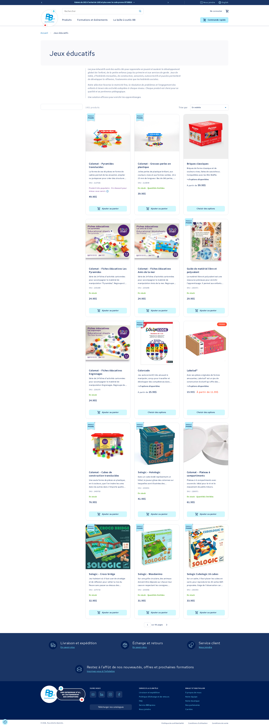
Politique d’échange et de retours (154, 696)
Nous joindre (209, 2)
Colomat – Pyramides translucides (101, 165)
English (225, 2)
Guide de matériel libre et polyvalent (202, 270)
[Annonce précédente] (42, 2)
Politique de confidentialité (173, 723)
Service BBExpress (147, 705)
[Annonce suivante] (168, 2)
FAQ (140, 701)
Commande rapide (217, 19)
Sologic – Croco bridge (102, 574)
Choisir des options (206, 208)
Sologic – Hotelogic (149, 472)
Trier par (183, 107)
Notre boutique (192, 701)
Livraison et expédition (149, 692)
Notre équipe (191, 696)
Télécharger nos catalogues (111, 707)
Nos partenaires (192, 705)
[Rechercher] (140, 11)
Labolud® (192, 370)
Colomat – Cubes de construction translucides (104, 474)
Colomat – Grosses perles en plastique (154, 165)
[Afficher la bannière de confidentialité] (5, 722)
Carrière (189, 709)
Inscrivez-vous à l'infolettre (101, 671)
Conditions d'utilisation (198, 723)
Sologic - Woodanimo (150, 574)
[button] (67, 20)
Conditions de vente (220, 723)
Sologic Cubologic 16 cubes (202, 574)
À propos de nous (193, 692)
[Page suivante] (167, 625)
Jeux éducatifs (61, 33)
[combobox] (102, 11)
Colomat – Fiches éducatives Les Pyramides (108, 270)
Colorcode (144, 370)
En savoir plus (68, 647)
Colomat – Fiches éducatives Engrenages (105, 372)
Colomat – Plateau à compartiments (198, 474)
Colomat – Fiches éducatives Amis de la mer (154, 270)
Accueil (44, 33)
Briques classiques (198, 164)
